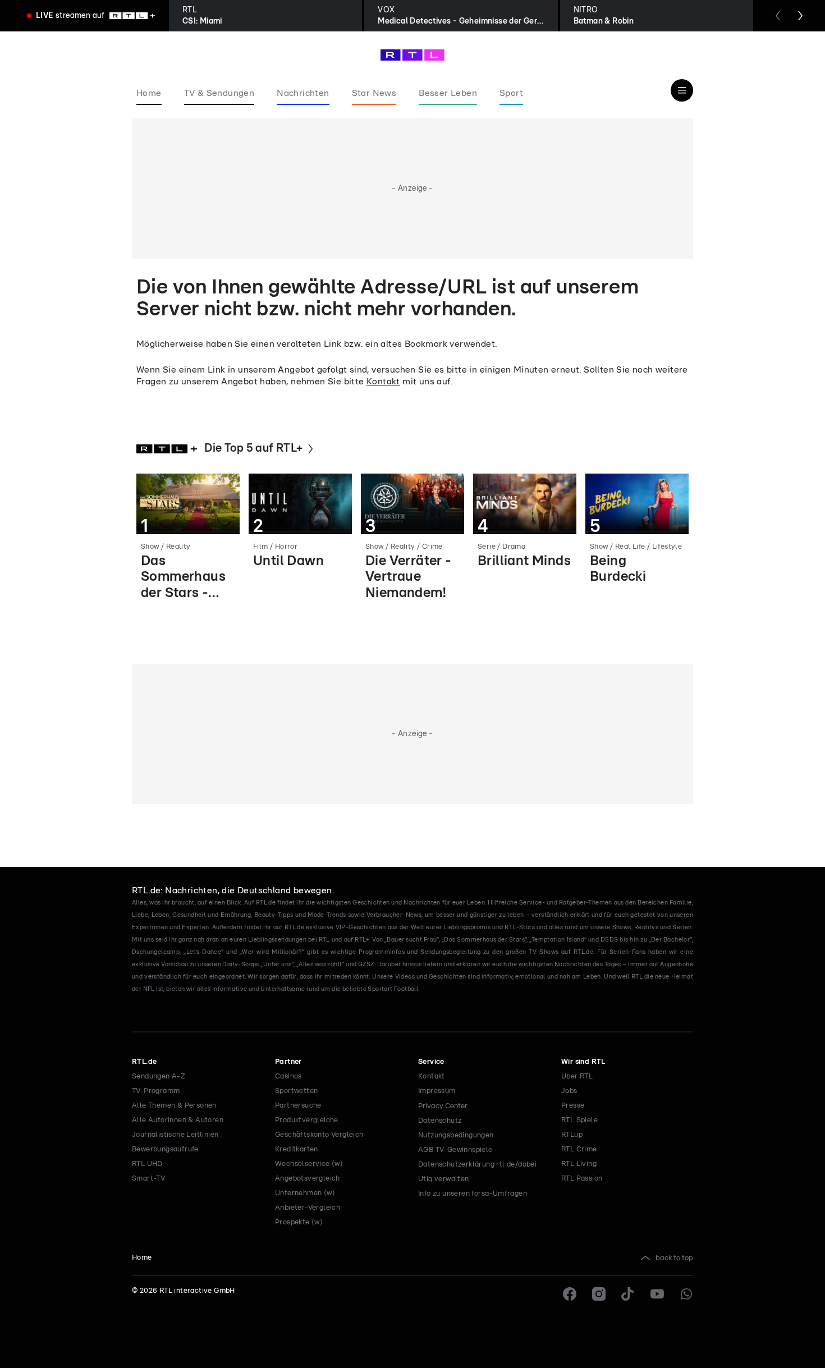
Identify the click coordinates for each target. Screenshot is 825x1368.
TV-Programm (156, 1091)
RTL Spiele (579, 1120)
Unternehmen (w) (305, 1193)
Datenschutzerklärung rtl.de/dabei (477, 1164)
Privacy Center (442, 1106)
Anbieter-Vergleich (307, 1207)
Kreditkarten (296, 1149)
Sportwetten (296, 1091)
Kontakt (383, 381)
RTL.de (144, 1062)
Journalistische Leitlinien (175, 1135)
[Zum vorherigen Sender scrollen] (778, 15)
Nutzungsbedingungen (456, 1135)
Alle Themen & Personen (174, 1105)
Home (142, 1257)
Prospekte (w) (299, 1222)
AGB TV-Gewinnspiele (455, 1150)
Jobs (569, 1091)
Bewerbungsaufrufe (165, 1149)
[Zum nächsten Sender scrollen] (800, 15)
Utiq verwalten (443, 1179)
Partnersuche (298, 1105)
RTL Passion (581, 1178)
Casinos (288, 1076)
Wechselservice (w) (309, 1164)
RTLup (572, 1135)
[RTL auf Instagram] (599, 1294)
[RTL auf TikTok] (628, 1294)
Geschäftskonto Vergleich (319, 1135)
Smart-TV (148, 1178)
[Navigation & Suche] (682, 90)
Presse (572, 1105)
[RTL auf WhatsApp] (686, 1294)
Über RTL (577, 1076)
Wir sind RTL (583, 1062)
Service (431, 1062)
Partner (288, 1062)
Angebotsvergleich (307, 1178)
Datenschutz (439, 1120)
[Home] (412, 55)
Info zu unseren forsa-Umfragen (472, 1193)
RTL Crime (579, 1149)
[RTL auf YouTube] (657, 1294)
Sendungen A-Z (158, 1076)
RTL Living (579, 1164)
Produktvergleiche (306, 1120)
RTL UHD (147, 1164)
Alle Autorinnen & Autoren (177, 1120)
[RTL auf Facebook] (569, 1294)
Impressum (437, 1091)
